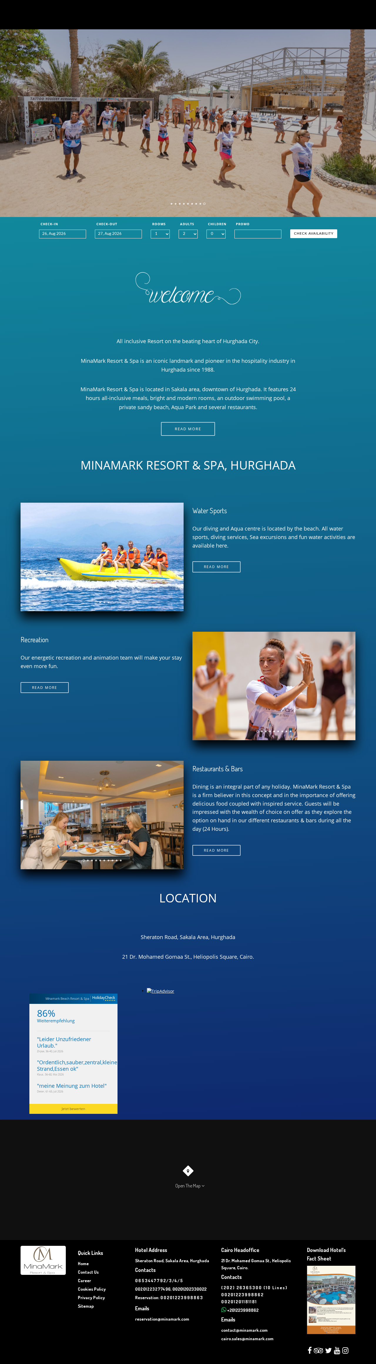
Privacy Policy (91, 1297)
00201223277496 (153, 1289)
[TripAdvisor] (318, 1352)
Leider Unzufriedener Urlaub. (64, 1042)
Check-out (106, 224)
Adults (187, 224)
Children (217, 224)
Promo (243, 224)
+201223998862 (242, 1310)
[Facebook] (309, 1352)
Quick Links (90, 1253)
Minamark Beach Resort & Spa (67, 998)
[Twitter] (329, 1352)
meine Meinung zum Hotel (72, 1085)
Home (83, 1263)
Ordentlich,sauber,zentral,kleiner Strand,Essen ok (78, 1065)
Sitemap (86, 1306)
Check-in (49, 224)
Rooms (159, 224)
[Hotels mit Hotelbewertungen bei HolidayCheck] (103, 999)
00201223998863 (181, 1297)
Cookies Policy (92, 1289)
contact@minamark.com (244, 1330)
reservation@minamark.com (162, 1319)
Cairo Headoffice (240, 1250)
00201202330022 (189, 1289)
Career (84, 1280)
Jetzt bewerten (73, 1108)
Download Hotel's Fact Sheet (326, 1254)
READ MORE (188, 428)
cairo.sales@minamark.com (247, 1338)
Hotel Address (151, 1250)
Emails (142, 1308)
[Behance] (337, 1352)
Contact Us (88, 1272)
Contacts (145, 1270)
